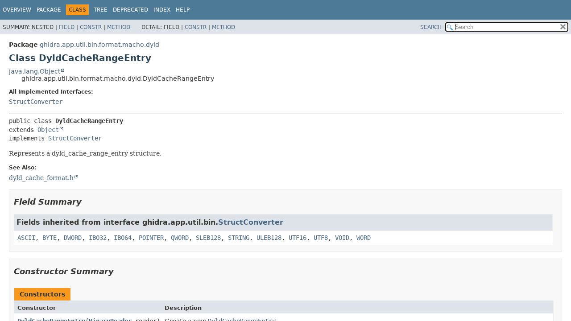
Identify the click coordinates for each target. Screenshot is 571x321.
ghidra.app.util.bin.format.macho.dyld (99, 44)
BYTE (49, 237)
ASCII (26, 237)
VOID (342, 237)
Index (161, 10)
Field (66, 27)
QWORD (180, 237)
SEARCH (431, 27)
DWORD (73, 237)
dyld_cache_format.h (41, 177)
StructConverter (35, 101)
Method (118, 27)
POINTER (151, 237)
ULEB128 (269, 237)
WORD (363, 237)
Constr (91, 27)
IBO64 (123, 237)
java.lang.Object (34, 71)
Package (49, 10)
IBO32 (98, 237)
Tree (101, 10)
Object (48, 129)
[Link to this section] (87, 201)
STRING (238, 237)
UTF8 (321, 237)
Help (183, 10)
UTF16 (297, 237)
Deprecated (130, 10)
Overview (17, 10)
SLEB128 (208, 237)
